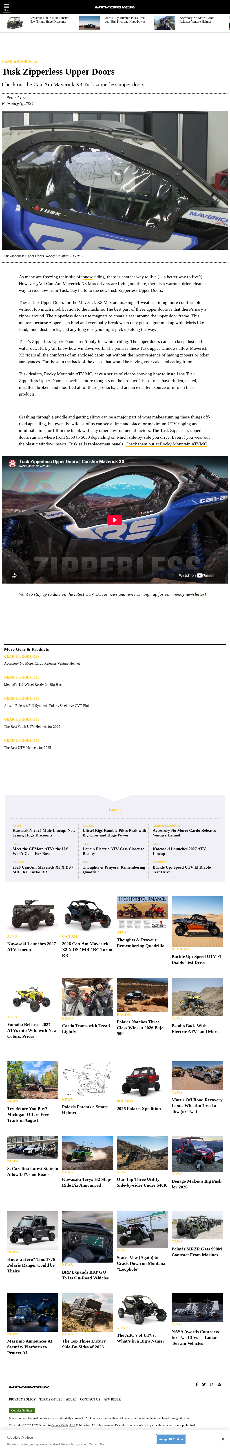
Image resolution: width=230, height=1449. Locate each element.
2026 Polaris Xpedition (139, 1108)
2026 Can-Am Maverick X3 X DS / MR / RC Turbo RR (43, 869)
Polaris (125, 1101)
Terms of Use (50, 1399)
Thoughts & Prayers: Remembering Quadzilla (114, 869)
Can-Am (54, 283)
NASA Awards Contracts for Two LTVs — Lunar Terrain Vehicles (195, 1337)
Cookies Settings (21, 1410)
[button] (197, 1385)
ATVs (16, 843)
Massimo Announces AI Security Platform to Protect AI (30, 1346)
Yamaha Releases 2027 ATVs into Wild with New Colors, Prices (32, 1030)
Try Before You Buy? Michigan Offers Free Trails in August (28, 1114)
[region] (115, 1439)
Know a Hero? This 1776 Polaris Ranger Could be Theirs (31, 1265)
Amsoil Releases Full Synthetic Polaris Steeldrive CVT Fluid (47, 706)
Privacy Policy (22, 1399)
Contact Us (90, 1399)
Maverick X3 (75, 283)
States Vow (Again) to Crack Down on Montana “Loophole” (141, 1263)
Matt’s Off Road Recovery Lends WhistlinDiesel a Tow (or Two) (197, 1105)
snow (88, 276)
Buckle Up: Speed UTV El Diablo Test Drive (182, 869)
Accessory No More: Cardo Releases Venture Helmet (42, 663)
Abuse (71, 1399)
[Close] (223, 1439)
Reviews (159, 862)
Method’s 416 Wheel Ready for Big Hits (33, 684)
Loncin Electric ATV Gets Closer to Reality (113, 851)
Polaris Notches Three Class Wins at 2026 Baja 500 (140, 1027)
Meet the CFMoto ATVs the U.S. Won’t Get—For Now (41, 851)
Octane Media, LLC (63, 1425)
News (17, 825)
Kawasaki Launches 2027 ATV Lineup (179, 851)
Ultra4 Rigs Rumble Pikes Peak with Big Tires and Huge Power (114, 832)
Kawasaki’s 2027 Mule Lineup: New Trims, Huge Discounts (44, 832)
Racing (88, 825)
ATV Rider (112, 1399)
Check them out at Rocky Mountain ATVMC (166, 443)
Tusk (112, 290)
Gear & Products (19, 61)
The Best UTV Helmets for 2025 (27, 748)
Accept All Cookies (171, 1439)
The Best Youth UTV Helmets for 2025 (32, 726)
